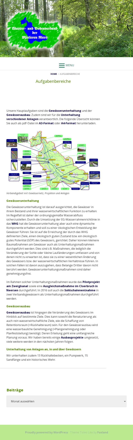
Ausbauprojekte (72, 337)
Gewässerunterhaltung (65, 111)
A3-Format (46, 123)
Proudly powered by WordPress (46, 432)
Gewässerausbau (18, 115)
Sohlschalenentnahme (79, 290)
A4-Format (68, 123)
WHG (15, 224)
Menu (70, 65)
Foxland (102, 432)
